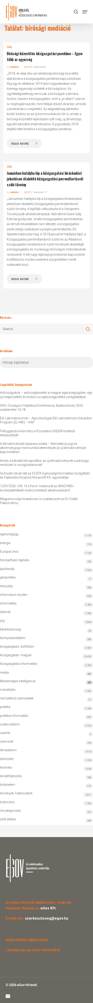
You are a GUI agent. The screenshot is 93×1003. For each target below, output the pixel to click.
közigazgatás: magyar (16, 655)
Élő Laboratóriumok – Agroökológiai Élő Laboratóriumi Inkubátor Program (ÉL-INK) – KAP (46, 420)
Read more (20, 143)
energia (5, 543)
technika (6, 767)
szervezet (6, 741)
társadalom (8, 750)
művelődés (8, 689)
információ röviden (13, 595)
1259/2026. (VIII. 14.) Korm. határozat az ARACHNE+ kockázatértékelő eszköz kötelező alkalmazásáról (37, 488)
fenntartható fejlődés (14, 560)
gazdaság (7, 569)
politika (5, 707)
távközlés (7, 759)
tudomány (7, 802)
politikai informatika (14, 715)
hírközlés (6, 586)
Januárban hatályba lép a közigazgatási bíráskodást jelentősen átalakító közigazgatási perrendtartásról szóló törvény (45, 178)
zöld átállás (8, 819)
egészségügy (9, 534)
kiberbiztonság (10, 629)
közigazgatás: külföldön (17, 646)
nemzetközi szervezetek (16, 698)
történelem (7, 784)
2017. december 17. (37, 192)
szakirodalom (10, 724)
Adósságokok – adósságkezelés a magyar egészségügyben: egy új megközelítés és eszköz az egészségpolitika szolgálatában (46, 395)
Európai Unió (9, 551)
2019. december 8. (36, 67)
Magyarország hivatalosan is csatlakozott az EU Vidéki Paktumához (39, 501)
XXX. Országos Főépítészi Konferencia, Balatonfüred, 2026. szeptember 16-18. (42, 407)
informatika (8, 603)
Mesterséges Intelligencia (45, 681)
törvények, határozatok (16, 793)
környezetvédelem (13, 638)
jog (9, 47)
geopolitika (8, 577)
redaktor (14, 67)
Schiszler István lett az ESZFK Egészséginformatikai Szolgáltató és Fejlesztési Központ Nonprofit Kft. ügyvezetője (45, 475)
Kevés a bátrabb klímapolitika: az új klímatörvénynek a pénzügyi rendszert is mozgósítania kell (44, 463)
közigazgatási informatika (18, 664)
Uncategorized (10, 810)
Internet (5, 612)
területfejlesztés (11, 776)
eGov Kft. (48, 908)
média (4, 672)
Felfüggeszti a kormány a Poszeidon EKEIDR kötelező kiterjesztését (37, 433)
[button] (84, 11)
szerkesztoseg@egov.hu (46, 918)
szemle (5, 733)
